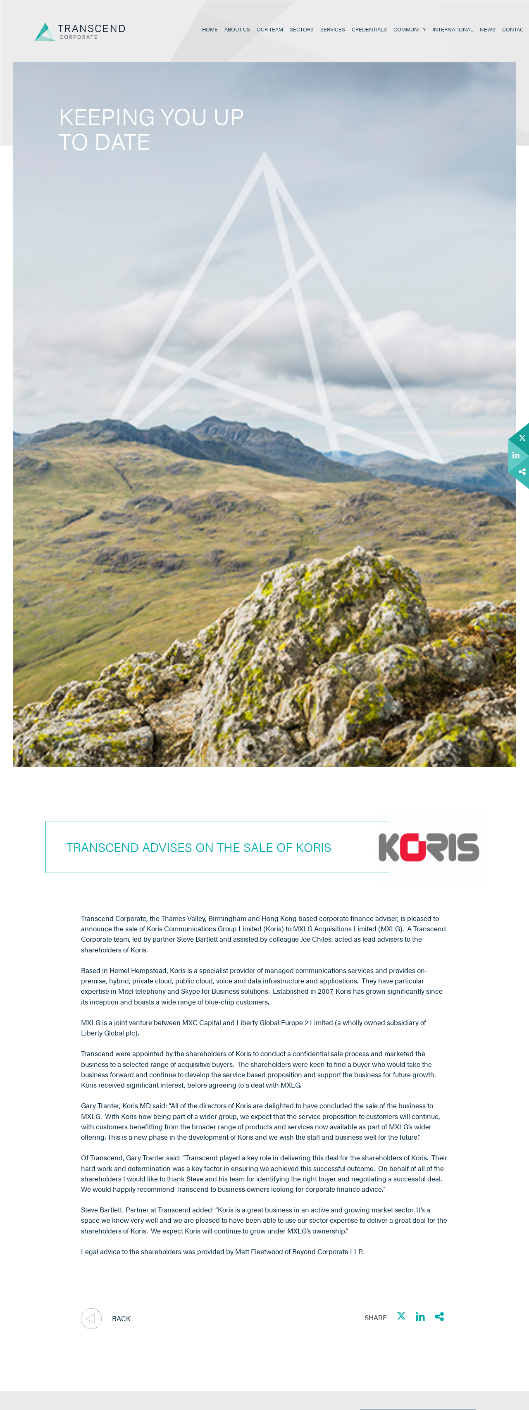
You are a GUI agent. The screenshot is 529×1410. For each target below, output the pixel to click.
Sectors (302, 29)
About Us (237, 29)
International (453, 29)
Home (210, 29)
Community (409, 29)
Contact (514, 29)
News (488, 29)
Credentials (369, 29)
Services (332, 29)
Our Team (270, 29)
